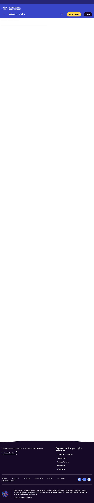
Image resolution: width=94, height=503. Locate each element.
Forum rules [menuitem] (61, 466)
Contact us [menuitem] (61, 469)
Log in (88, 14)
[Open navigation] (4, 14)
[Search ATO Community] (62, 14)
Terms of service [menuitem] (63, 462)
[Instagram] (89, 479)
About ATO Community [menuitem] (65, 454)
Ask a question (74, 14)
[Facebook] (79, 479)
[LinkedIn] (84, 479)
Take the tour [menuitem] (62, 458)
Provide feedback (9, 453)
